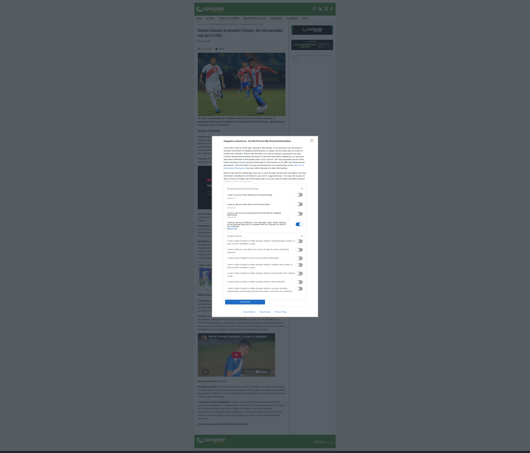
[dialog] (265, 226)
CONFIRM (245, 302)
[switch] (299, 195)
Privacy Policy (281, 312)
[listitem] (265, 188)
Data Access (265, 312)
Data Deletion (249, 312)
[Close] (312, 141)
